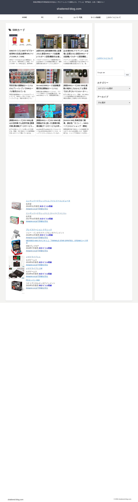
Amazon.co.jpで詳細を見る (37, 209)
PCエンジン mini (33, 280)
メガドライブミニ (33, 257)
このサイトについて (104, 58)
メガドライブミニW (34, 268)
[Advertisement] (49, 169)
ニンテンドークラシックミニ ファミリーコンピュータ (48, 201)
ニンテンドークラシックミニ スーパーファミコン (46, 213)
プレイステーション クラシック (39, 230)
